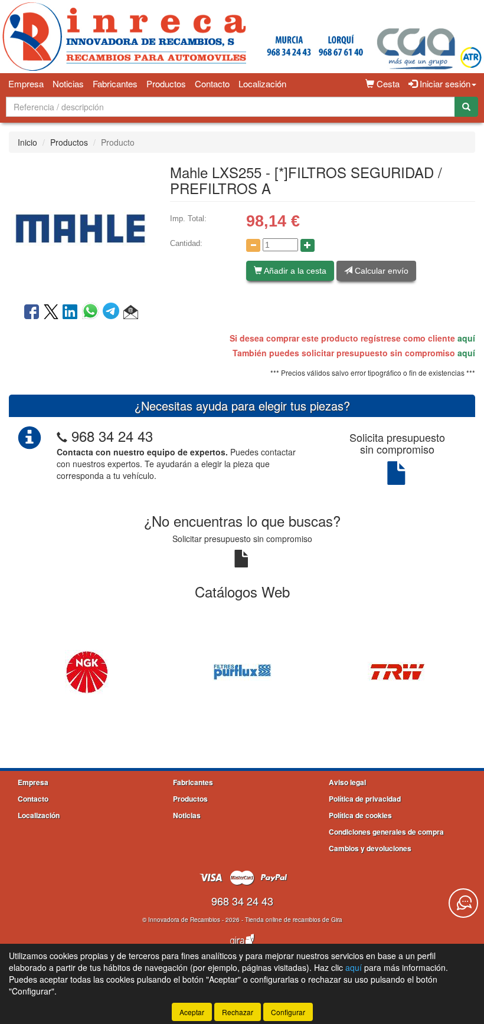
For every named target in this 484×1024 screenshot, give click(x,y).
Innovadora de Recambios (184, 919)
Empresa (26, 83)
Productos (166, 83)
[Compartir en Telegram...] (113, 312)
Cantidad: (186, 243)
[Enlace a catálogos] (86, 671)
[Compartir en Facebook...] (32, 312)
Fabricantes (115, 83)
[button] (130, 312)
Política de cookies (360, 815)
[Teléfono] (62, 435)
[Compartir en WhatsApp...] (92, 312)
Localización (262, 83)
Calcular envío (380, 270)
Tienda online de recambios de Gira (293, 919)
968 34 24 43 (112, 435)
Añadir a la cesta (294, 270)
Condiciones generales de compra (386, 831)
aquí (466, 338)
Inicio (27, 142)
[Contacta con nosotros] (463, 903)
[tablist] (242, 671)
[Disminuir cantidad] (253, 245)
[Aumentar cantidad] (307, 245)
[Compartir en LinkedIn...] (70, 312)
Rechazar (237, 1012)
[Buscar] (466, 107)
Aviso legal (347, 782)
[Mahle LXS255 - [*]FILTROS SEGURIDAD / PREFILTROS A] (80, 226)
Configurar (288, 1012)
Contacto (212, 83)
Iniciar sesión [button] (443, 83)
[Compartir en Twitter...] (51, 312)
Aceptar (191, 1012)
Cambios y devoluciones (370, 848)
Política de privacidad (365, 798)
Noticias (68, 83)
